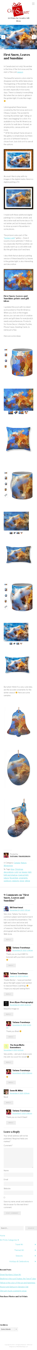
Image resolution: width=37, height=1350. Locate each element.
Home (2, 1236)
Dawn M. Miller (16, 1091)
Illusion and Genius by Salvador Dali (14, 1287)
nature (6, 878)
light (29, 872)
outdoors (7, 881)
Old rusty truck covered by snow (13, 1291)
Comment (8, 1145)
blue (12, 869)
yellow (27, 881)
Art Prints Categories (8, 1240)
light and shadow (10, 875)
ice (20, 872)
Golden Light (9, 238)
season (20, 72)
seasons (15, 881)
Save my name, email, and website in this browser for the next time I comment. (18, 1204)
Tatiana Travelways (20, 856)
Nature (23, 863)
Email (6, 1179)
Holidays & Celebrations (19, 1261)
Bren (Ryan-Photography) (21, 1002)
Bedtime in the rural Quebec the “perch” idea (18, 1279)
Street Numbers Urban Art (10, 1275)
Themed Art (19, 1250)
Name (6, 1170)
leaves (24, 872)
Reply (8, 939)
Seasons (19, 1256)
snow (22, 881)
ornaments (23, 878)
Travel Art (19, 1244)
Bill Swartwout (16, 907)
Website (7, 1188)
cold (16, 872)
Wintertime (8, 866)
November (14, 878)
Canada (17, 863)
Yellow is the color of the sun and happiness (17, 1283)
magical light (23, 875)
